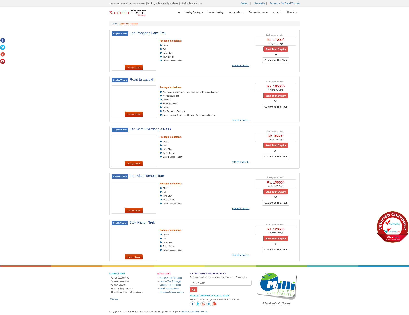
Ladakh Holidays (216, 12)
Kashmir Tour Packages (171, 277)
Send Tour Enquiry (276, 49)
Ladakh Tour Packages (170, 284)
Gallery (244, 3)
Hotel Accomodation (169, 288)
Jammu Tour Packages (170, 281)
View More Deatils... (240, 65)
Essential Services (257, 12)
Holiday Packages (194, 12)
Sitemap (114, 298)
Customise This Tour (275, 60)
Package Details (133, 67)
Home (114, 23)
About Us (277, 12)
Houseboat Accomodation (172, 291)
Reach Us (292, 12)
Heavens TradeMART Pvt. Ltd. (195, 311)
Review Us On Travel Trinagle (285, 3)
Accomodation (236, 12)
